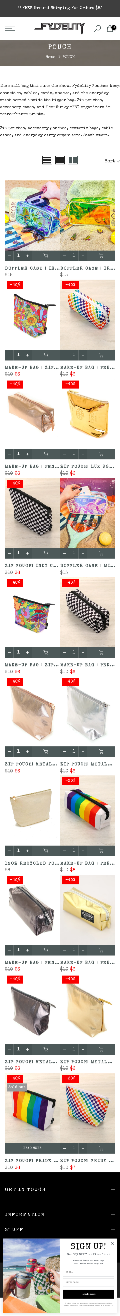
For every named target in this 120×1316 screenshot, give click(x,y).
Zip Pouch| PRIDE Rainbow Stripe (51, 1161)
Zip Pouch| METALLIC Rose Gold (49, 764)
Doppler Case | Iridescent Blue (50, 269)
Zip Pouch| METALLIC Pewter (44, 1062)
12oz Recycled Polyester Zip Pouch (56, 864)
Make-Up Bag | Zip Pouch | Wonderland (58, 665)
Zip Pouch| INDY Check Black (45, 566)
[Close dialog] (112, 1243)
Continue (89, 1294)
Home (50, 57)
